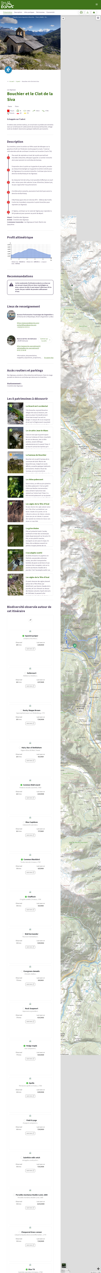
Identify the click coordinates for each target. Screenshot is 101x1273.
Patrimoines (40, 12)
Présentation (7, 12)
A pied (18, 81)
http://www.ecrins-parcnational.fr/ (29, 346)
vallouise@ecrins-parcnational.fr (28, 348)
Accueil (11, 81)
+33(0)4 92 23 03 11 (23, 327)
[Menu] (96, 4)
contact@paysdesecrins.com (26, 325)
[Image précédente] (3, 42)
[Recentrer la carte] (63, 18)
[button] (98, 1268)
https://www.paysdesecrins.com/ (28, 323)
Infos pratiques (29, 12)
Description (18, 12)
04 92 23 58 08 (21, 350)
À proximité (50, 12)
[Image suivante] (57, 42)
